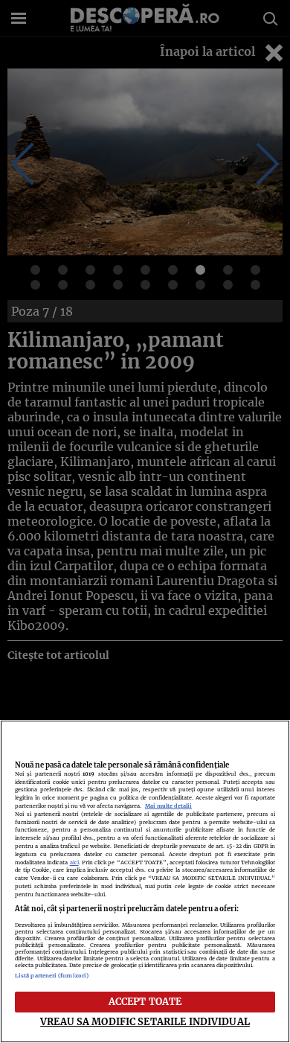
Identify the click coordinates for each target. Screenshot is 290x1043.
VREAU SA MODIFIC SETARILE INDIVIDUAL (145, 1021)
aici (74, 862)
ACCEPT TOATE (145, 1001)
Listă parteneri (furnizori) (51, 975)
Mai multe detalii (168, 806)
